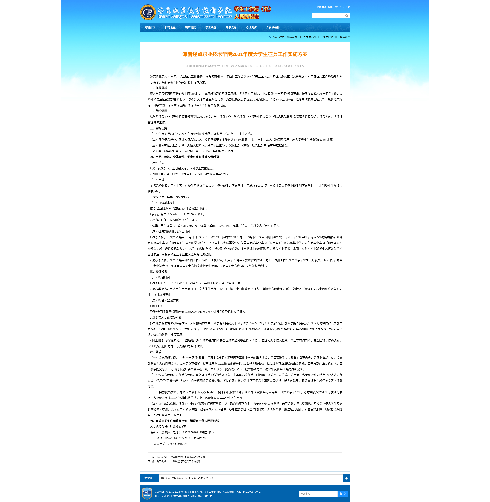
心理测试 (251, 27)
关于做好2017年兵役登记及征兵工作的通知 (178, 461)
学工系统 (210, 27)
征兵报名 (328, 36)
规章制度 (190, 27)
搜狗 (187, 478)
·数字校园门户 (334, 7)
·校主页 (346, 7)
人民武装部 (273, 27)
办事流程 (231, 27)
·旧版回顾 (321, 7)
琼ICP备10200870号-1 (249, 492)
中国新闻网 (177, 478)
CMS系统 (203, 478)
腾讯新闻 (165, 478)
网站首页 (150, 27)
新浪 (194, 478)
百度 (212, 478)
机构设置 (170, 27)
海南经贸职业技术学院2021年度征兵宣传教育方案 (182, 457)
